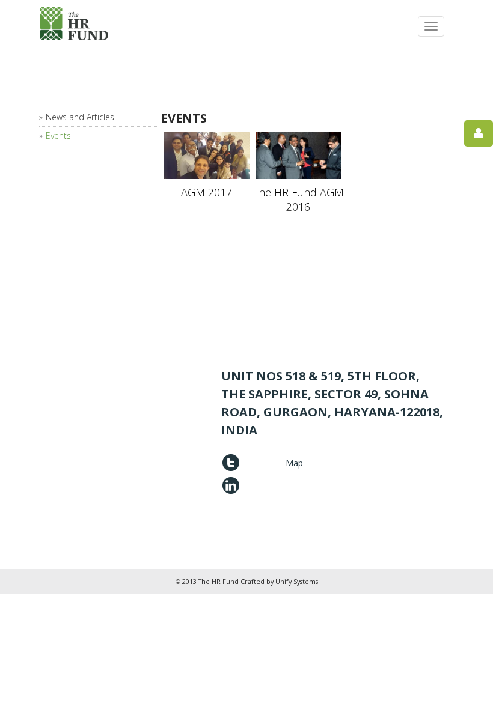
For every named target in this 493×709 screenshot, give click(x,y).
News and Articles (80, 117)
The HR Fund (219, 581)
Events (58, 135)
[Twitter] (230, 462)
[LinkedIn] (230, 485)
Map (294, 463)
